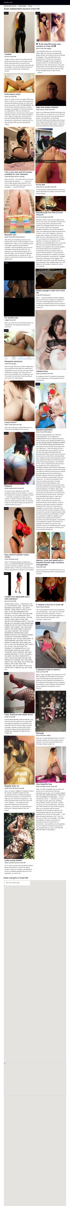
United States (22, 6)
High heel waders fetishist (47, 107)
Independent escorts (10, 6)
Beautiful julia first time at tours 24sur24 (49, 213)
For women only (11, 318)
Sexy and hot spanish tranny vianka (17, 556)
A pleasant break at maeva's (48, 670)
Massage (40, 733)
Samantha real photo (13, 361)
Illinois (30, 6)
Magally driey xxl (12, 786)
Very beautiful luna (44, 784)
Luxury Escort (10, 422)
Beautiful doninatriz (44, 430)
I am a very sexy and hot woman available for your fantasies (18, 173)
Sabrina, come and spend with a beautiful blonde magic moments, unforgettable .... (50, 562)
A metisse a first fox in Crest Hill (49, 605)
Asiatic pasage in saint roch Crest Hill (50, 291)
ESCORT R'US (8, 2)
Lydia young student (13, 860)
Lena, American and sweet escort (19, 714)
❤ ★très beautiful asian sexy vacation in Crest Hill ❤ (48, 45)
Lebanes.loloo (42, 371)
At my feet (40, 185)
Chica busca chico (12, 94)
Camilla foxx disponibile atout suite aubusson (17, 598)
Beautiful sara (10, 235)
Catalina (8, 54)
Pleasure (8, 486)
